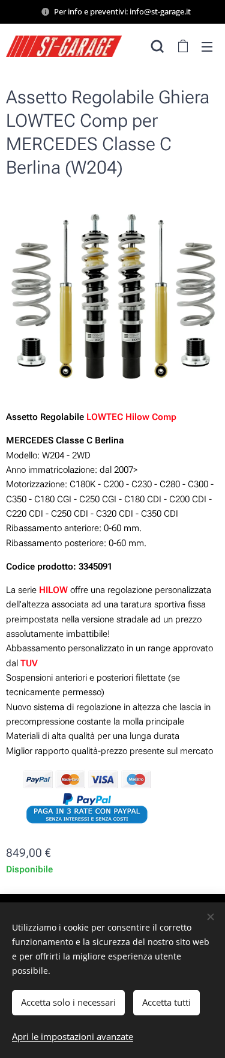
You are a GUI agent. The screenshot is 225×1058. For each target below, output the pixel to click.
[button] (157, 46)
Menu (207, 46)
